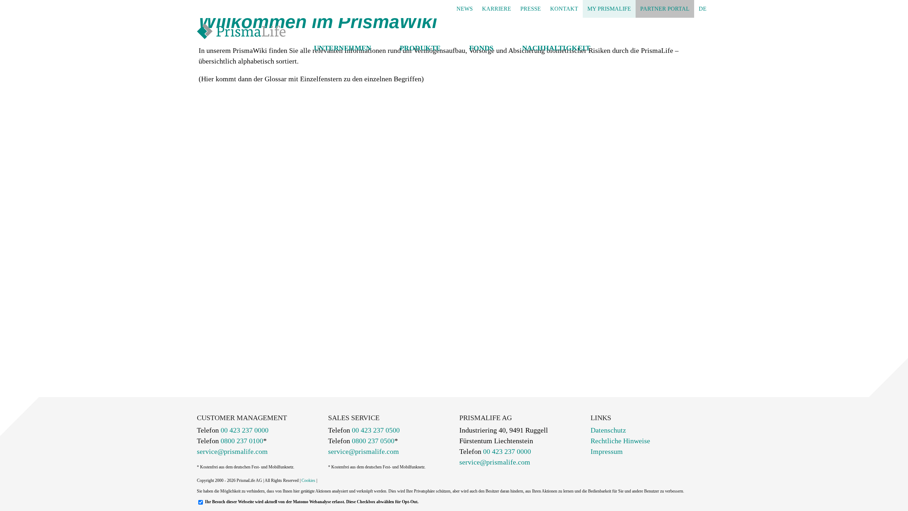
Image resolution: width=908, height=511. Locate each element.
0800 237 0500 (372, 441)
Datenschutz (608, 430)
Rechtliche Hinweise (620, 441)
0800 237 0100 (241, 441)
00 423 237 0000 (243, 430)
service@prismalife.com (232, 451)
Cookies (308, 480)
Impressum (607, 451)
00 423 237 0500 (375, 430)
